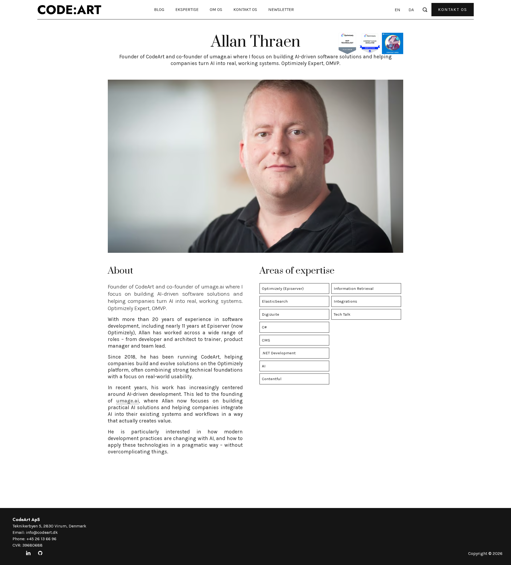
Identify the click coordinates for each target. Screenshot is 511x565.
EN (397, 9)
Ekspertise (187, 9)
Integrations (345, 301)
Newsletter (281, 9)
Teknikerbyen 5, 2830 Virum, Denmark (49, 526)
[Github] (40, 553)
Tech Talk (342, 314)
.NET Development (279, 353)
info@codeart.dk (42, 532)
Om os (216, 9)
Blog (159, 9)
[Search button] (425, 9)
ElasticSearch (275, 301)
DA (411, 9)
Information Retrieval (354, 288)
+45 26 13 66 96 (41, 538)
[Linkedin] (28, 553)
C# (264, 327)
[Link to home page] (69, 9)
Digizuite (270, 314)
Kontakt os (245, 9)
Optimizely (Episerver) (283, 288)
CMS (266, 340)
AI (264, 366)
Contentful (272, 378)
